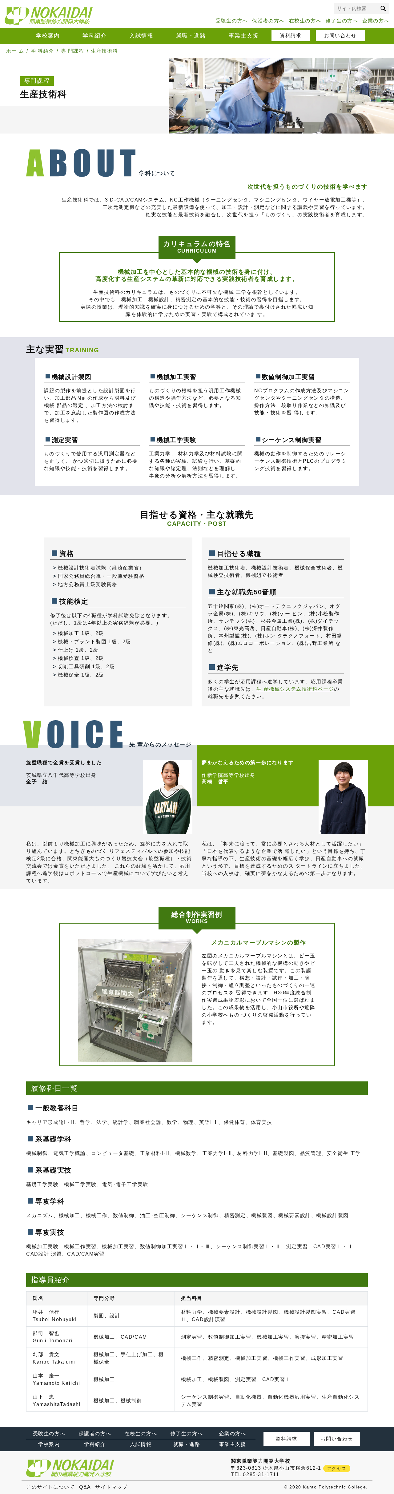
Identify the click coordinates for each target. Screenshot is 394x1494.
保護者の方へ (268, 20)
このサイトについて (50, 1487)
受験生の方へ (231, 20)
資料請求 (290, 35)
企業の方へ (375, 20)
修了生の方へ (342, 20)
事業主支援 (244, 36)
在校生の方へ (305, 20)
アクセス (336, 1468)
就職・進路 (191, 36)
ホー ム (15, 51)
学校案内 (48, 36)
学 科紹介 (42, 51)
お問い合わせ (340, 35)
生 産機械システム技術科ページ (295, 689)
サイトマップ (111, 1487)
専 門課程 (72, 51)
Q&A (85, 1487)
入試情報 (141, 36)
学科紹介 (94, 36)
